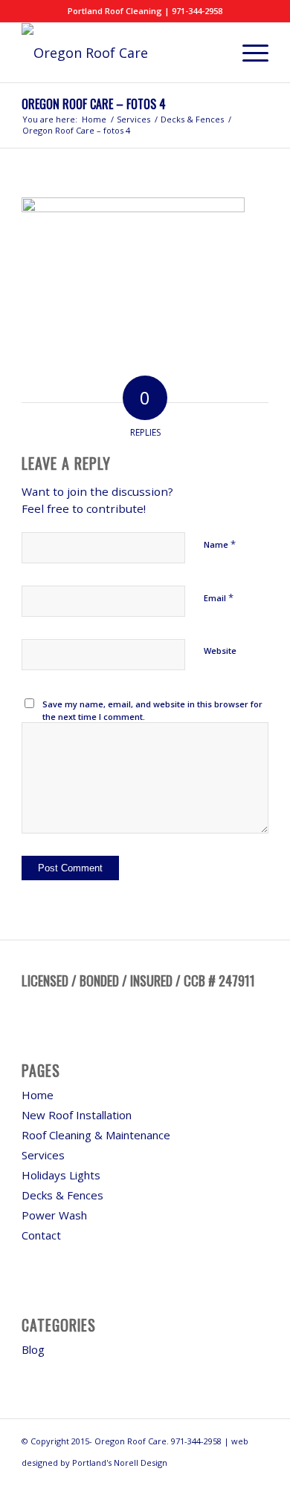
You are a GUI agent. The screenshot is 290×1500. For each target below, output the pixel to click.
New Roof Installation (77, 1114)
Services (43, 1154)
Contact (41, 1235)
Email (218, 597)
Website (220, 650)
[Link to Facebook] (257, 1481)
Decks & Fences (62, 1195)
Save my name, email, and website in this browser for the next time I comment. (152, 710)
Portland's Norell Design (119, 1462)
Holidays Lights (61, 1174)
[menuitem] (248, 52)
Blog (33, 1349)
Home (38, 1094)
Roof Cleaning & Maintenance (96, 1134)
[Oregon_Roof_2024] (120, 52)
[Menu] (248, 52)
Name (220, 544)
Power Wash (54, 1215)
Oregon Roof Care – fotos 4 (94, 104)
